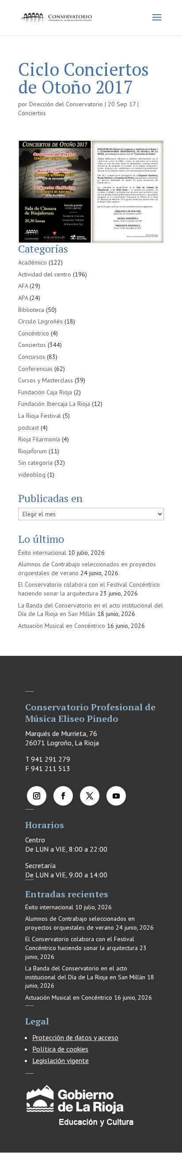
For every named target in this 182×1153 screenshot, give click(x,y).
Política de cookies (60, 1048)
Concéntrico (33, 333)
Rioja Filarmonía (39, 439)
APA (23, 298)
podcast (28, 428)
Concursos (31, 357)
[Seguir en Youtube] (116, 796)
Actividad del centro (44, 274)
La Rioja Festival (39, 416)
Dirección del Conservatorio (66, 104)
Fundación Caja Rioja (45, 392)
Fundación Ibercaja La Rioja (54, 404)
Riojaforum (32, 451)
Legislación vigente (60, 1060)
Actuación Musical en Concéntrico (61, 626)
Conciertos (32, 113)
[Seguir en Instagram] (36, 796)
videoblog (32, 475)
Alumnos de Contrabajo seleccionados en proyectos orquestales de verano (80, 923)
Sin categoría (35, 463)
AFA (23, 286)
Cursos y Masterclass (45, 380)
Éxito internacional (42, 553)
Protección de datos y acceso (75, 1037)
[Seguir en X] (89, 796)
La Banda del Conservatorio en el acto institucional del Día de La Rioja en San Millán (90, 609)
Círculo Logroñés (40, 321)
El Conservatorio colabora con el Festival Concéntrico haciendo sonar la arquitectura (89, 588)
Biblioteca (31, 310)
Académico (32, 262)
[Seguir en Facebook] (63, 796)
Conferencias (35, 369)
